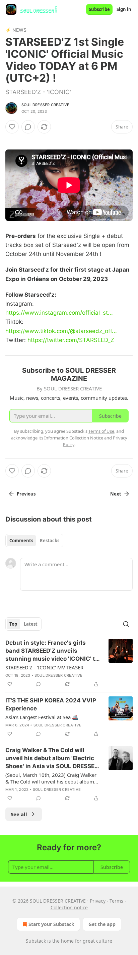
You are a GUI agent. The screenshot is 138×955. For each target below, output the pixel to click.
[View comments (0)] (28, 126)
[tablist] (34, 540)
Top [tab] (13, 624)
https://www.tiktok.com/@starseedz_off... (61, 331)
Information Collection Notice (73, 438)
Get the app (102, 924)
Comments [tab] (21, 541)
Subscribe (99, 9)
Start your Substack (51, 924)
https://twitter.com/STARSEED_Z (70, 340)
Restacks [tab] (49, 541)
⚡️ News (15, 30)
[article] (69, 663)
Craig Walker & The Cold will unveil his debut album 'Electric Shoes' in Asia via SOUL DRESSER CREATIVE (51, 758)
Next (115, 494)
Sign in (124, 9)
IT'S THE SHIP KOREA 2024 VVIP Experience (50, 704)
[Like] (12, 126)
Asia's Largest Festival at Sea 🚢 (41, 717)
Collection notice (69, 907)
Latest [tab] (31, 624)
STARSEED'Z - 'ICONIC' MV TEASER (44, 667)
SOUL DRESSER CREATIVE (45, 104)
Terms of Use (101, 431)
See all (19, 814)
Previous (26, 494)
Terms (116, 901)
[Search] (126, 624)
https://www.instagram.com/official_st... (59, 312)
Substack (36, 941)
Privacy (98, 901)
